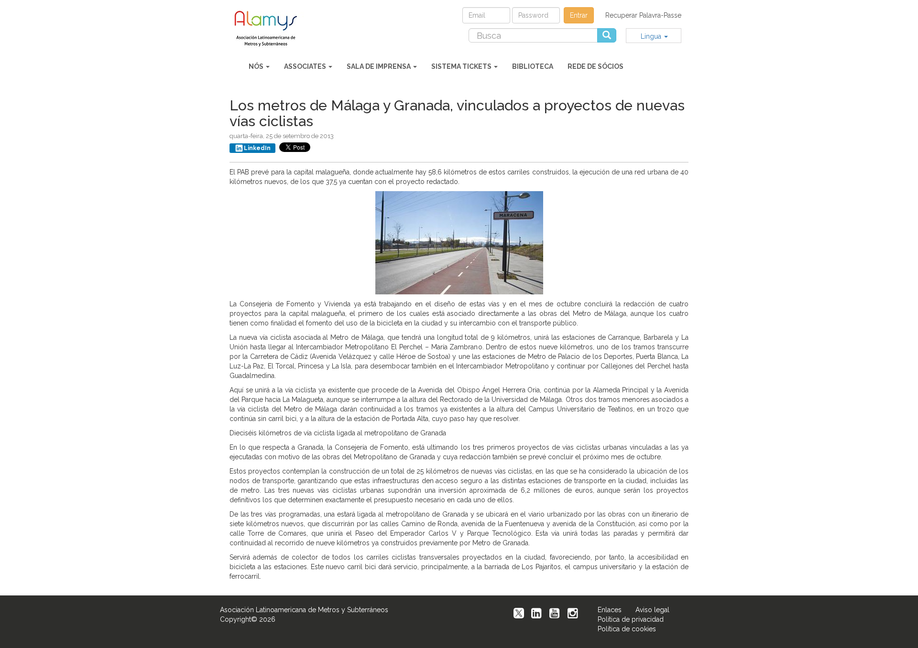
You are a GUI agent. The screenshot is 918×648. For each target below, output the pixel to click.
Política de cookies (627, 629)
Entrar (579, 15)
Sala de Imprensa (379, 66)
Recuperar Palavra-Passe (643, 15)
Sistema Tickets (462, 66)
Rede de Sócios (595, 66)
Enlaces (610, 610)
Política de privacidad (631, 619)
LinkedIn (257, 148)
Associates (306, 66)
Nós (257, 66)
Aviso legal (652, 610)
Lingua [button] (652, 36)
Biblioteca (532, 66)
